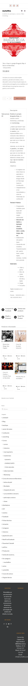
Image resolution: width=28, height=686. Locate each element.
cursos (6, 444)
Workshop (7, 475)
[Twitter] (6, 624)
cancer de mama (7, 429)
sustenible (5, 570)
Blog (3, 421)
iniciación (5, 524)
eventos (4, 513)
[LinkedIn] (7, 626)
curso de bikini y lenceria (11, 493)
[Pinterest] (11, 624)
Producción (5, 551)
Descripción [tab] (5, 110)
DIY (3, 509)
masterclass (7, 456)
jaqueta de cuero (7, 535)
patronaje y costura (9, 497)
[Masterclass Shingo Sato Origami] (7, 336)
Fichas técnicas (7, 520)
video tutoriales (8, 471)
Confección (5, 433)
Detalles (10, 355)
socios (4, 566)
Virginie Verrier (7, 577)
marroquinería (8, 452)
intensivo (6, 448)
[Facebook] (4, 624)
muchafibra (7, 562)
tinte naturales (9, 467)
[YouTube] (8, 624)
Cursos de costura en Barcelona (11, 478)
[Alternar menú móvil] (25, 11)
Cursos (4, 440)
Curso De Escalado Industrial (18, 346)
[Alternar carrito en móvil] (21, 11)
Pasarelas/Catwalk (8, 543)
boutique (5, 425)
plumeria (8, 459)
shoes (5, 501)
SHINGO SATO (9, 463)
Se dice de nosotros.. (8, 555)
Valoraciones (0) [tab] (5, 115)
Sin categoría (6, 558)
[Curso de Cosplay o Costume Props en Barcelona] (7, 366)
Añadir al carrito (20, 98)
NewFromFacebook (8, 539)
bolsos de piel (8, 482)
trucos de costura (7, 574)
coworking (5, 437)
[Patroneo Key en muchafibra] (20, 368)
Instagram (5, 528)
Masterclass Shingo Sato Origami (6, 346)
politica (4, 547)
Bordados (7, 486)
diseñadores (6, 505)
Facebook (5, 516)
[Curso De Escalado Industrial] (20, 336)
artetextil (5, 417)
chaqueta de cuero (9, 490)
